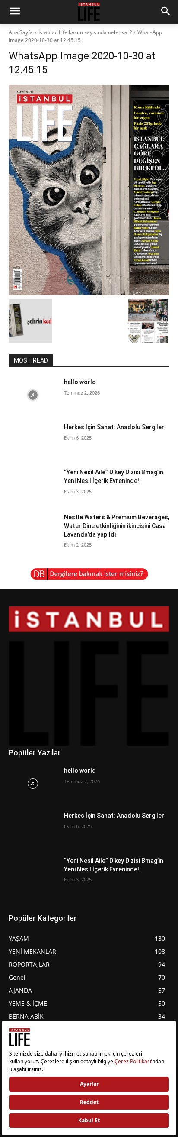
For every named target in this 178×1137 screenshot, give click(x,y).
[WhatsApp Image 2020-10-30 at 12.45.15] (89, 190)
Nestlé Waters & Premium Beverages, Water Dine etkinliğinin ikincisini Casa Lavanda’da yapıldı (116, 526)
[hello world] (33, 395)
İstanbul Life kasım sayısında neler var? (85, 32)
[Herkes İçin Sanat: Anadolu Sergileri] (33, 440)
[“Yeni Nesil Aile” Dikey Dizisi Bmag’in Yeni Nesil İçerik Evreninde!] (33, 485)
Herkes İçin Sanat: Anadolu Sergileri (114, 427)
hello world (80, 382)
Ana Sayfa (21, 32)
